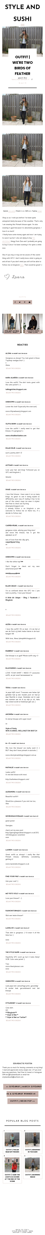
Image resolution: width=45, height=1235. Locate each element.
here (22, 265)
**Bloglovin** (11, 1012)
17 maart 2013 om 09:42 (25, 586)
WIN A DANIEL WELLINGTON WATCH (21, 731)
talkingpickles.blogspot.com (16, 389)
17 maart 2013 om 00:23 (23, 448)
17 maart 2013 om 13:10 (21, 767)
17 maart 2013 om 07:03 (25, 525)
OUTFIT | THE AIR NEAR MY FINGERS (12, 1151)
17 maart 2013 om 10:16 (18, 624)
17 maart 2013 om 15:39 (31, 816)
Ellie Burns (11, 668)
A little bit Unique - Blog (16, 597)
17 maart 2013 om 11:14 (18, 688)
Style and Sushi (19, 1231)
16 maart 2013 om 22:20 (19, 353)
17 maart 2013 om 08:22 (22, 557)
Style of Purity (11, 728)
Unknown (10, 402)
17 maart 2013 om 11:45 (21, 714)
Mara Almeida (12, 378)
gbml (29, 1232)
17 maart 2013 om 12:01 (18, 743)
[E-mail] (29, 302)
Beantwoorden (13, 368)
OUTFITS (22, 297)
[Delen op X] (19, 302)
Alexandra (10, 792)
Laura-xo (10, 928)
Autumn (9, 465)
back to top (22, 1230)
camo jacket (11, 211)
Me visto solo (12, 893)
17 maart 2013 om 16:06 (20, 850)
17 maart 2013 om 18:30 (26, 893)
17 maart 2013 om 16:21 (26, 876)
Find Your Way (12, 876)
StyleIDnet (10, 1003)
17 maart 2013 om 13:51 (23, 792)
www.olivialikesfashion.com (16, 435)
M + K (8, 743)
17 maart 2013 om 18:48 (29, 911)
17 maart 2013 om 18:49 (22, 928)
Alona (8, 353)
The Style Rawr (12, 952)
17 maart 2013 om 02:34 (18, 489)
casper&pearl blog (13, 542)
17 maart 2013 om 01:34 (20, 465)
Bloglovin (9, 600)
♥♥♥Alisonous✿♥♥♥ (13, 573)
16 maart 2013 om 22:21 (25, 378)
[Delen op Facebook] (15, 302)
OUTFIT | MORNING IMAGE (32, 1176)
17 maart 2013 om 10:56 (24, 668)
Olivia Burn (11, 424)
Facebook (33, 597)
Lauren (9, 850)
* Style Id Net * (12, 1015)
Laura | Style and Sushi (19, 79)
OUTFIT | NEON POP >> (22, 1101)
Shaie (8, 489)
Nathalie (9, 767)
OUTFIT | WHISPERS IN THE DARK (32, 1151)
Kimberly (9, 651)
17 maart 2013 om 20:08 (27, 952)
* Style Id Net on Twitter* (16, 1017)
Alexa (8, 624)
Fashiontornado (13, 911)
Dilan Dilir (10, 448)
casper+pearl (12, 525)
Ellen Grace (11, 586)
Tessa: (8, 688)
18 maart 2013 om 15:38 (22, 981)
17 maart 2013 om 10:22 (21, 651)
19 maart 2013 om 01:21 (23, 1003)
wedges (39, 211)
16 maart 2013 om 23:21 (24, 424)
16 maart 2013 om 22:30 (22, 402)
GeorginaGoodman (14, 816)
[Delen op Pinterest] (25, 302)
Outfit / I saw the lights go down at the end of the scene (12, 1178)
